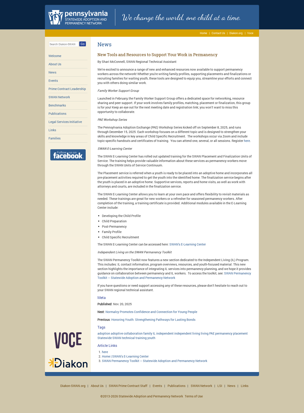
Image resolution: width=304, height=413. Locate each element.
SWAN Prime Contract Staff (128, 386)
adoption (103, 333)
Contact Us (218, 33)
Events (53, 80)
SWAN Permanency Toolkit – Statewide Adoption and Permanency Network (174, 275)
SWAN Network (59, 97)
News (52, 72)
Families (55, 138)
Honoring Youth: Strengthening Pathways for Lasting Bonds (153, 319)
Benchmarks (57, 105)
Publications (57, 113)
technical (128, 338)
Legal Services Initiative (65, 122)
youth (151, 338)
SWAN (116, 338)
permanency (223, 333)
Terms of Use (194, 396)
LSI (219, 386)
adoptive (117, 333)
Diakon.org (236, 33)
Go (83, 44)
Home (203, 33)
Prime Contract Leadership (67, 89)
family (147, 333)
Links (52, 130)
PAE (212, 333)
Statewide (104, 338)
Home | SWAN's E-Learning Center (125, 356)
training (141, 338)
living (205, 333)
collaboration (133, 333)
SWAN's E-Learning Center (187, 244)
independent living (187, 333)
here (247, 141)
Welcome (55, 56)
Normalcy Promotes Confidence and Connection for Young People (151, 312)
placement (240, 333)
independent (165, 333)
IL (154, 333)
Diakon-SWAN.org (72, 386)
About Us (55, 64)
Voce (250, 33)
